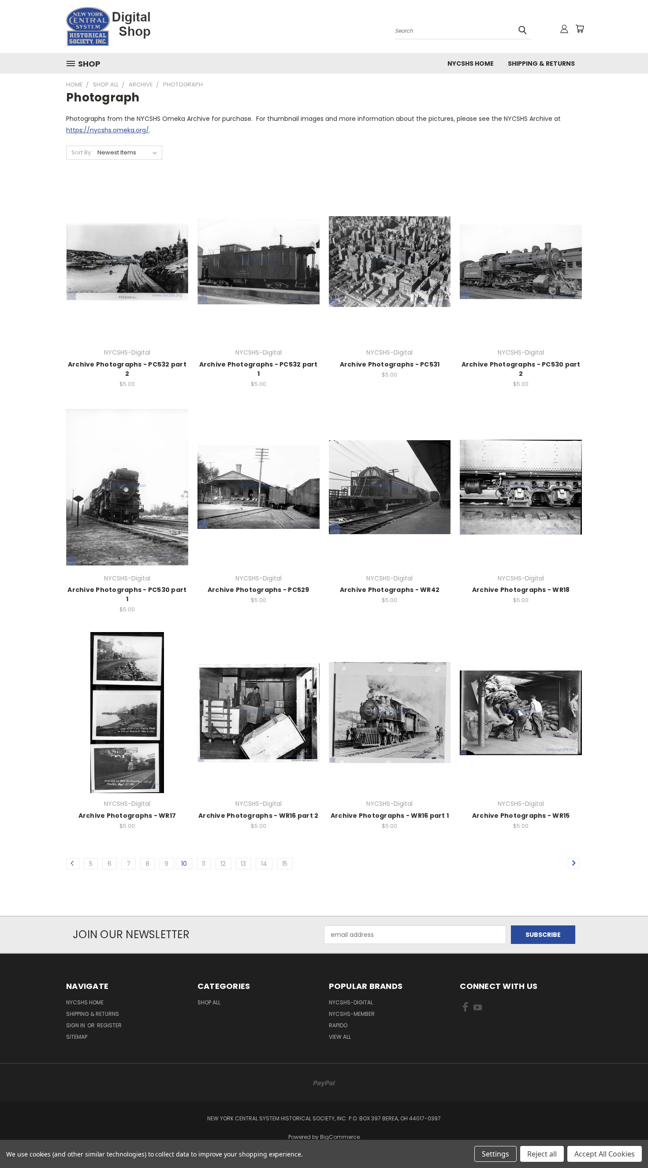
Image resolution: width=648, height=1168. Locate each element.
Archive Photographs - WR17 (127, 815)
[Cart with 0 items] (579, 28)
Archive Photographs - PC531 (390, 364)
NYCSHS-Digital (351, 1002)
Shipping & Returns (541, 63)
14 (264, 863)
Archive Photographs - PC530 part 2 (521, 369)
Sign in (76, 1025)
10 (184, 863)
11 (203, 863)
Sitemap (76, 1037)
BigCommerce (340, 1137)
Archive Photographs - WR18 (521, 589)
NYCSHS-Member (352, 1014)
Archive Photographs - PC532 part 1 (258, 369)
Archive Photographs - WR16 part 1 (390, 815)
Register (109, 1025)
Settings (495, 1154)
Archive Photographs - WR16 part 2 (258, 815)
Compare (124, 261)
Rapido (338, 1025)
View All (340, 1037)
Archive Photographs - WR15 (521, 815)
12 (223, 863)
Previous (625, 1140)
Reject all (542, 1154)
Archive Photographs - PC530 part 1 (126, 594)
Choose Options (127, 277)
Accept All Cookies (604, 1154)
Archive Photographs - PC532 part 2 (127, 369)
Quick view (127, 243)
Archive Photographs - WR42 (390, 589)
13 (243, 863)
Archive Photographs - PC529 (258, 589)
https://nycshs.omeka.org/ (107, 130)
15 (284, 863)
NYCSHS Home (470, 63)
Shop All (208, 1002)
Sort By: (81, 152)
